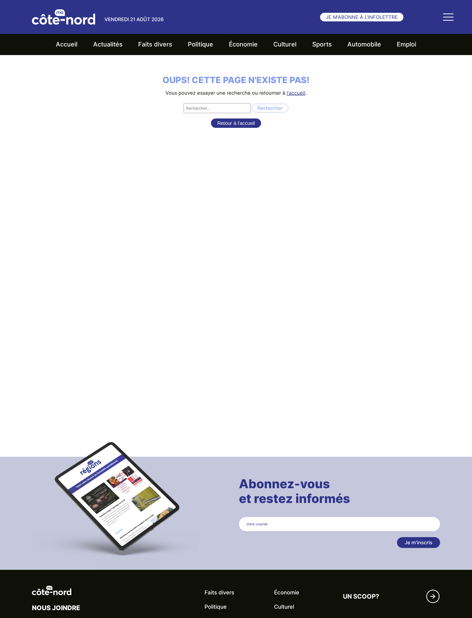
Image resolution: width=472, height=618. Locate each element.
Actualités (107, 44)
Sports (322, 44)
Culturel (284, 44)
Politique (200, 44)
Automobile (364, 44)
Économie (243, 44)
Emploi (406, 44)
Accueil (66, 44)
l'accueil (296, 93)
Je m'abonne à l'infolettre (362, 17)
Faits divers (155, 44)
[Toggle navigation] (448, 17)
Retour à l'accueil (236, 123)
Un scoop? (361, 596)
